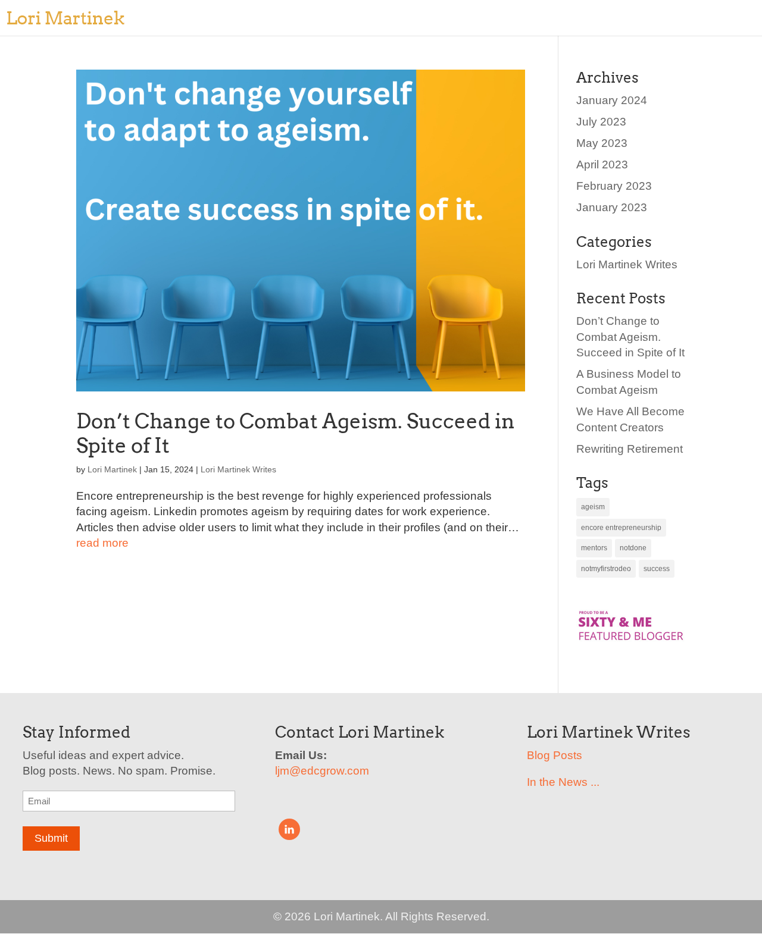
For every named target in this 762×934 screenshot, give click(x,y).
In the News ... (563, 782)
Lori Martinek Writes (238, 469)
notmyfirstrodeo (606, 569)
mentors (594, 548)
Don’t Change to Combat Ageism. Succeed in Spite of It (295, 433)
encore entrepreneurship (621, 528)
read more (102, 543)
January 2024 (611, 100)
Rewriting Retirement (629, 449)
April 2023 (602, 164)
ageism (593, 507)
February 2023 (614, 186)
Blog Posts (554, 755)
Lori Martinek (112, 469)
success (657, 569)
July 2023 (601, 121)
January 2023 (611, 207)
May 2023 (601, 143)
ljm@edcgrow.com (322, 770)
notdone (633, 548)
